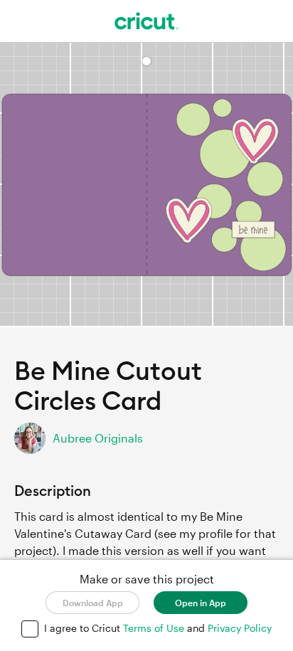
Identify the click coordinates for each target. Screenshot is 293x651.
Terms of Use (155, 628)
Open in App (200, 603)
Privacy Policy (240, 628)
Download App (93, 603)
